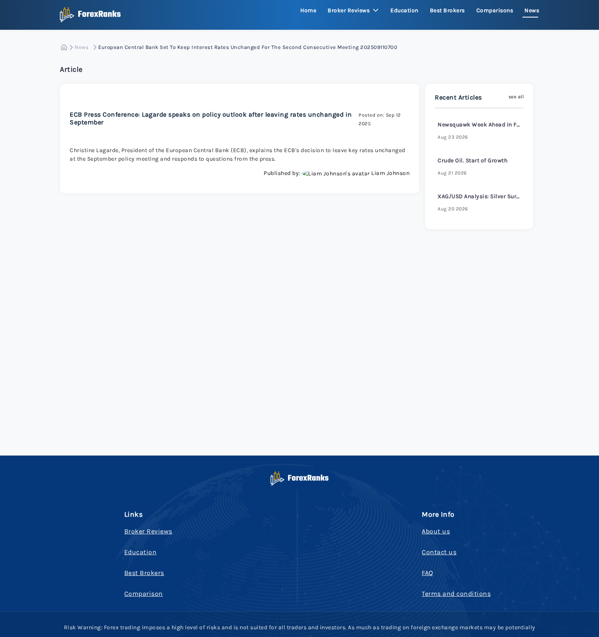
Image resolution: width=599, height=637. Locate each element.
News (531, 10)
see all (516, 97)
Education (404, 10)
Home (308, 10)
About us (436, 531)
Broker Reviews (148, 531)
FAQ (427, 573)
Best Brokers (447, 10)
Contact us (439, 552)
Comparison (143, 593)
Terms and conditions (456, 593)
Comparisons (494, 10)
